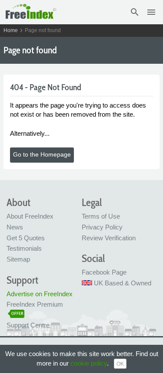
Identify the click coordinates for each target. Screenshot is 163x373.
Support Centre (28, 325)
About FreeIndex (30, 216)
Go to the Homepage (42, 154)
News (15, 227)
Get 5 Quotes (26, 238)
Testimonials (24, 248)
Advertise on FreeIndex (40, 294)
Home (10, 30)
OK (120, 364)
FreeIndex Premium (35, 304)
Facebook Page (104, 272)
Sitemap (18, 259)
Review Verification (109, 238)
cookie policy (88, 363)
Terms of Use (101, 216)
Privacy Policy (102, 227)
